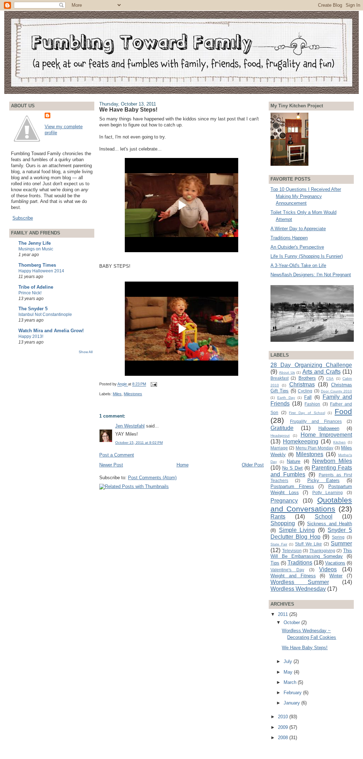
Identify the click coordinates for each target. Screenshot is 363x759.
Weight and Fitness (293, 575)
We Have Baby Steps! (305, 647)
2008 (283, 737)
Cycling (305, 391)
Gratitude (282, 428)
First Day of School (307, 413)
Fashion (312, 404)
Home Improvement (326, 435)
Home (183, 465)
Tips (274, 563)
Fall (308, 397)
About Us (287, 372)
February (293, 692)
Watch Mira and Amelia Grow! (51, 330)
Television (292, 550)
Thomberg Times (37, 265)
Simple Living (297, 530)
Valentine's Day (287, 569)
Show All (86, 352)
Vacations (335, 563)
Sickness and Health (329, 523)
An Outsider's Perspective (297, 247)
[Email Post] (153, 384)
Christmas (302, 384)
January (292, 703)
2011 (283, 614)
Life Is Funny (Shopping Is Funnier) (306, 256)
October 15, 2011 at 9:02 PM (139, 442)
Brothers (307, 378)
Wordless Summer (299, 582)
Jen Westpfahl (130, 426)
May (289, 672)
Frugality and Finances (316, 421)
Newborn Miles (332, 461)
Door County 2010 (336, 391)
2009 (283, 727)
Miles (117, 394)
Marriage (279, 448)
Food (343, 411)
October (292, 622)
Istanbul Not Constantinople (45, 314)
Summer (341, 543)
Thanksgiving (322, 550)
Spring (338, 537)
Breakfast (279, 378)
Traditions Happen (289, 237)
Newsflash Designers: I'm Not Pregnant (310, 274)
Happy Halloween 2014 (41, 270)
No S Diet (292, 468)
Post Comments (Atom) (152, 477)
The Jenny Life (34, 243)
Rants (277, 517)
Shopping (282, 523)
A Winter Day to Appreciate (298, 228)
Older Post (253, 465)
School (324, 517)
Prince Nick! (29, 292)
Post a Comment (116, 455)
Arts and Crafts (321, 372)
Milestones (133, 394)
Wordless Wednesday (298, 589)
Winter (335, 575)
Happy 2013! (30, 336)
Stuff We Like (308, 544)
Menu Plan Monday (315, 448)
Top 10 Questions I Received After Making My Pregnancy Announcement (305, 196)
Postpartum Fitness (292, 486)
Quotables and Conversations (311, 504)
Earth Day (286, 398)
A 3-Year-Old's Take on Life (298, 265)
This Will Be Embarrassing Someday (311, 553)
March (291, 682)
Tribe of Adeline (35, 287)
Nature (293, 461)
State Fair (278, 544)
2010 (283, 716)
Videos (328, 569)
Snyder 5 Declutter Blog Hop (311, 533)
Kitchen (339, 442)
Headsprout (280, 435)
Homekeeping (300, 441)
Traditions (299, 563)
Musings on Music (35, 249)
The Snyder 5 (33, 308)
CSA (330, 378)
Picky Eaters (323, 480)
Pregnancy (284, 501)
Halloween (328, 428)
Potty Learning (327, 492)
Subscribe (22, 218)
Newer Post (111, 465)
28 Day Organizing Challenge (311, 365)
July (289, 661)
